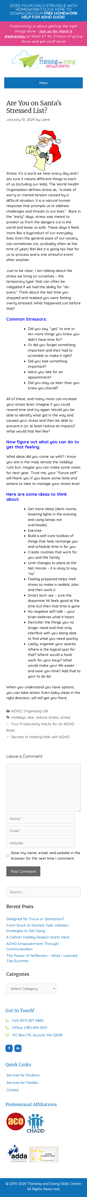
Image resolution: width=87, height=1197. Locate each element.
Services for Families (22, 1082)
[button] (43, 11)
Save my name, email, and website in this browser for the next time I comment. (45, 855)
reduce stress (47, 717)
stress (65, 717)
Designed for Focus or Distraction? (35, 919)
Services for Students (23, 1075)
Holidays (18, 717)
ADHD (16, 711)
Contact (13, 1090)
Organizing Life (36, 711)
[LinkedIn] (18, 1048)
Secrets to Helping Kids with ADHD (40, 737)
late (30, 717)
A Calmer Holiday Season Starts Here (37, 937)
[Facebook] (9, 1048)
